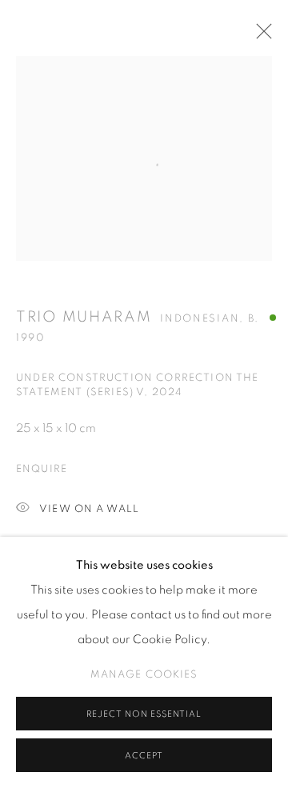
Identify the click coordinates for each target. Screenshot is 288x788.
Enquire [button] (41, 469)
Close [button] (260, 36)
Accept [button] (144, 755)
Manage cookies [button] (144, 675)
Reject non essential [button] (144, 714)
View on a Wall (89, 509)
